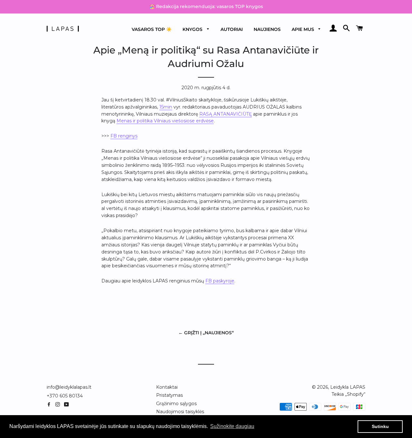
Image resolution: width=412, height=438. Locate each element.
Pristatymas (169, 395)
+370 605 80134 (65, 396)
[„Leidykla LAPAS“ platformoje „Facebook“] (50, 404)
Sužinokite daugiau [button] (232, 426)
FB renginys (123, 136)
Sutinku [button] (380, 426)
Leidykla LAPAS (347, 387)
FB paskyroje (219, 281)
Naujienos (267, 29)
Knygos (193, 29)
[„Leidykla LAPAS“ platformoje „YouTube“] (67, 404)
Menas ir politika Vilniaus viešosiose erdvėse (165, 121)
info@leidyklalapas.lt (69, 387)
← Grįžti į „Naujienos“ (206, 333)
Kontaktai (167, 387)
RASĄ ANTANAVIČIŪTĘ (225, 114)
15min (165, 107)
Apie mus (303, 29)
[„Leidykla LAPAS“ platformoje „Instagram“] (58, 404)
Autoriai (231, 29)
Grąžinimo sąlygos (176, 403)
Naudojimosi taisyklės (180, 411)
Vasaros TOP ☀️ (152, 29)
